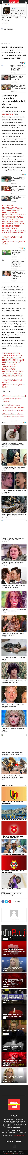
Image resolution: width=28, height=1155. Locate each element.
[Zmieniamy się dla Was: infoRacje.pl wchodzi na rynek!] (14, 933)
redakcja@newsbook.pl (19, 1135)
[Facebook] (14, 1146)
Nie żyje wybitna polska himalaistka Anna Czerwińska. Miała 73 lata (13, 1015)
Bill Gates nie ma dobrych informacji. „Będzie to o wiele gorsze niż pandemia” (14, 398)
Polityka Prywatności (8, 1153)
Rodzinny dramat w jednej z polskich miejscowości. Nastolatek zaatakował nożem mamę (14, 951)
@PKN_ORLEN (18, 360)
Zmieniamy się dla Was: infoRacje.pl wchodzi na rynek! (13, 936)
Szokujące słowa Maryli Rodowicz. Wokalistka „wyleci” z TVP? (13, 967)
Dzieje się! (5, 938)
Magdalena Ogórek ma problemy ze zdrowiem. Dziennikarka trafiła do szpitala (13, 1078)
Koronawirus (8, 893)
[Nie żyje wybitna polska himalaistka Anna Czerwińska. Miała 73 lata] (14, 1012)
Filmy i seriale (5, 1033)
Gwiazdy (4, 970)
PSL (17, 893)
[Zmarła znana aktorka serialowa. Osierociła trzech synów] (14, 1044)
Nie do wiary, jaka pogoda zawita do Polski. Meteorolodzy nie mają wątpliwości (13, 1062)
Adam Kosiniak (14, 919)
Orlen (14, 893)
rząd (21, 893)
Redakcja (16, 1153)
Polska (4, 954)
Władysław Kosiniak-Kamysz (8, 895)
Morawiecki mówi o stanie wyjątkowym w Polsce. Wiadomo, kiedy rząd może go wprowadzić (13, 407)
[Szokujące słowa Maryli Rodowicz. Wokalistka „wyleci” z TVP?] (14, 964)
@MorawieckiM (8, 215)
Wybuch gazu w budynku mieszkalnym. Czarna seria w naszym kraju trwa (14, 983)
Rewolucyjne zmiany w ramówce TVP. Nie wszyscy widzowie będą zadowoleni (14, 1030)
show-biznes (23, 1124)
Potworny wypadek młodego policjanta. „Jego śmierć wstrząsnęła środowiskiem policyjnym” (13, 998)
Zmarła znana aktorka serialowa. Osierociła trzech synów (12, 1047)
